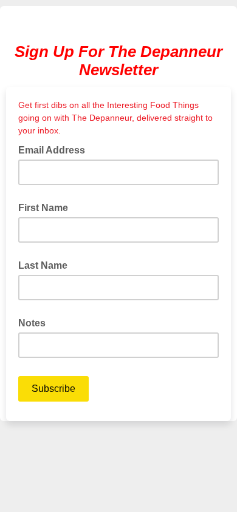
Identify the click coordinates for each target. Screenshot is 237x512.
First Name (43, 208)
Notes (32, 323)
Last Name (42, 265)
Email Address (55, 149)
